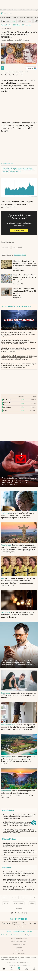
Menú (4, 969)
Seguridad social (13, 10)
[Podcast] (32, 923)
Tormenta (3, 10)
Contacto (8, 931)
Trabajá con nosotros (31, 935)
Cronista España (6, 25)
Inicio (19, 969)
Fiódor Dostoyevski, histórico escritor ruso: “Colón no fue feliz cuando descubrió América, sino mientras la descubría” (18, 349)
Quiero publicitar (21, 230)
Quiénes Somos (5, 935)
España (20, 247)
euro (14, 247)
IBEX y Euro (16, 25)
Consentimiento (19, 950)
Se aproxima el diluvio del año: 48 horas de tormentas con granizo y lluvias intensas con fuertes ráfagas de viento (18, 334)
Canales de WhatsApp (19, 931)
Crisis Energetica (18, 903)
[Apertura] (6, 923)
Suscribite (29, 931)
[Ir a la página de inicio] (2, 13)
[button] (33, 822)
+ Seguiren (32, 68)
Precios (6, 903)
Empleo (25, 897)
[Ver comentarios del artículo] (21, 75)
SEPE (33, 897)
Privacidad (19, 947)
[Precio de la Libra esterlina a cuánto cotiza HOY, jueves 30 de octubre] (6, 292)
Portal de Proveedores (17, 935)
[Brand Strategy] (24, 923)
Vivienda (30, 10)
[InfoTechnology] (19, 927)
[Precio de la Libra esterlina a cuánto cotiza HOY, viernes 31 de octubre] (6, 278)
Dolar (11, 969)
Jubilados (23, 10)
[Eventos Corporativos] (16, 923)
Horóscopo (19, 908)
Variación (20, 396)
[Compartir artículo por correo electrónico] (17, 75)
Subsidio (32, 903)
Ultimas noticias (5, 17)
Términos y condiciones (19, 944)
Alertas (26, 969)
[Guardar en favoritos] (2, 68)
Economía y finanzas (18, 17)
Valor (34, 396)
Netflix (5, 897)
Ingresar (34, 969)
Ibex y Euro (30, 17)
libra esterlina (26, 25)
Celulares (14, 897)
